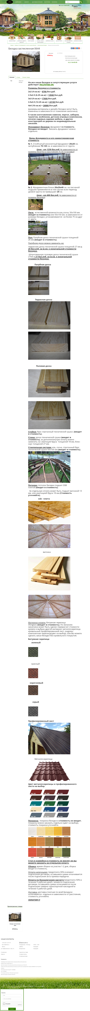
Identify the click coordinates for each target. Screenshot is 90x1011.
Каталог (27, 2)
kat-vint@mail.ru (5, 944)
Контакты (54, 2)
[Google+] (79, 48)
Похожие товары (26, 77)
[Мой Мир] (77, 48)
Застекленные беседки (42, 45)
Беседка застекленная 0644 (15, 924)
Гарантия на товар (23, 952)
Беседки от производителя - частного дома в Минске (25, 45)
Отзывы (18, 77)
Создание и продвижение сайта (13, 987)
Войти (76, 6)
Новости (3, 954)
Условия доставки (23, 956)
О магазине (18, 2)
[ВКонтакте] (71, 48)
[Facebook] (73, 48)
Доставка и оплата (37, 2)
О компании (4, 952)
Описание (11, 77)
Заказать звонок (77, 8)
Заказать (12, 1009)
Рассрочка (47, 2)
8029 (72, 62)
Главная (12, 45)
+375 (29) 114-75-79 (6, 942)
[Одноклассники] (75, 48)
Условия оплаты (23, 954)
